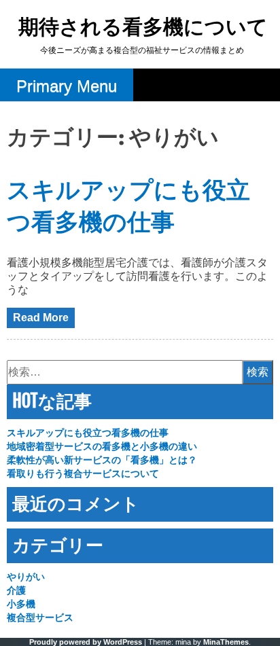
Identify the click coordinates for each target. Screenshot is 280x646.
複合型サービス (40, 617)
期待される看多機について (143, 28)
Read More (41, 317)
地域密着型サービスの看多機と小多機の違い (102, 446)
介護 (16, 590)
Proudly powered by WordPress (85, 642)
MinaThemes (226, 642)
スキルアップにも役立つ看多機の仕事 (88, 432)
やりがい (26, 576)
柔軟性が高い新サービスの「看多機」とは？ (102, 459)
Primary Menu (66, 86)
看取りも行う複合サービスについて (83, 473)
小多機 (21, 603)
